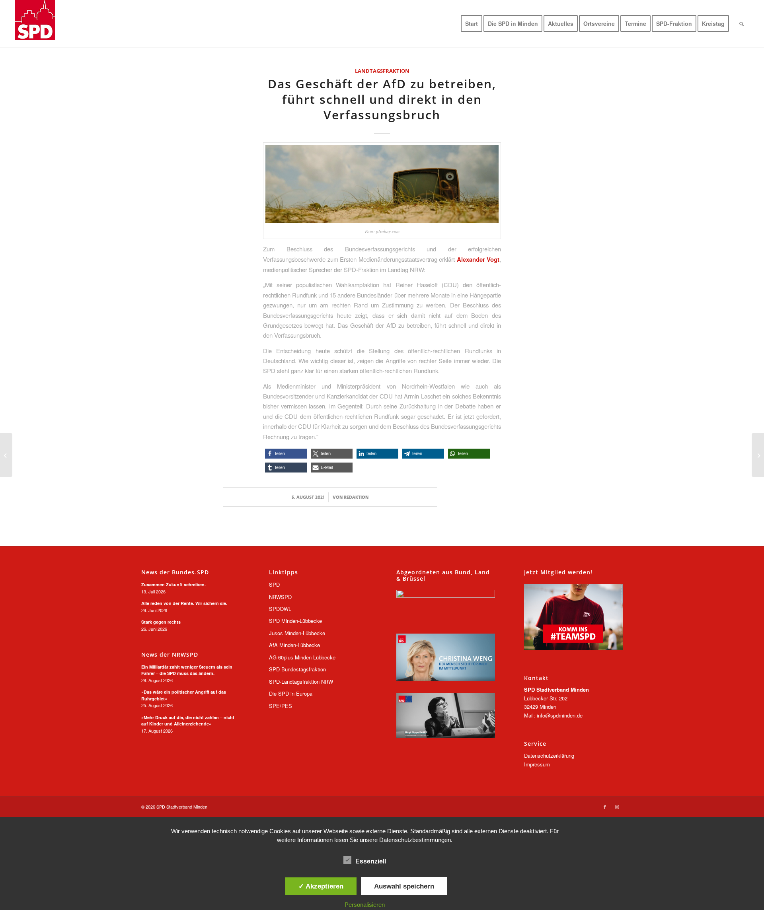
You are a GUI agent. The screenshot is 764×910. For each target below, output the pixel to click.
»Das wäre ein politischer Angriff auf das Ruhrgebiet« (183, 695)
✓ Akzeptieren (320, 886)
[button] (286, 454)
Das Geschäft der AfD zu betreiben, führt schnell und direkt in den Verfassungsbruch (382, 99)
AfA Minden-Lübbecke (294, 645)
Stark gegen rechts (161, 622)
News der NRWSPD (169, 654)
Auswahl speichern (404, 886)
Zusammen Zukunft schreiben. (173, 584)
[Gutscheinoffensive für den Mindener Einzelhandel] (758, 455)
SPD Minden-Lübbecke (295, 620)
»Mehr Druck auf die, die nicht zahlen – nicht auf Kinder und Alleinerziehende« (187, 720)
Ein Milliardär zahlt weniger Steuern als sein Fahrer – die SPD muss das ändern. (186, 670)
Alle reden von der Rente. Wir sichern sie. (184, 603)
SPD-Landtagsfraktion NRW (301, 681)
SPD (274, 584)
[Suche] (741, 23)
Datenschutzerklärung (549, 755)
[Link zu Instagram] (617, 807)
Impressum (537, 764)
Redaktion (356, 497)
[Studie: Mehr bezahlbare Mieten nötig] (6, 455)
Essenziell (370, 861)
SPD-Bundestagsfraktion (297, 669)
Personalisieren (365, 904)
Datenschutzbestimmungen (415, 839)
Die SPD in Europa (290, 693)
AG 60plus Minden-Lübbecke (302, 657)
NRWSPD (280, 597)
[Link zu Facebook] (605, 807)
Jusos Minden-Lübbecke (297, 633)
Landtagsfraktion (382, 70)
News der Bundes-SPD (175, 572)
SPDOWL (280, 608)
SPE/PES (280, 706)
